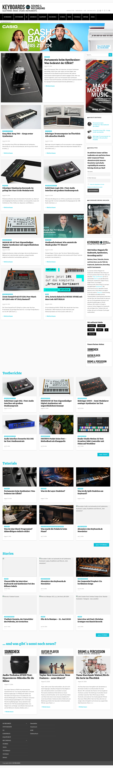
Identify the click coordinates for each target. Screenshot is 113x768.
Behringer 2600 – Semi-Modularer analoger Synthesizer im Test (93, 402)
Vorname (90, 171)
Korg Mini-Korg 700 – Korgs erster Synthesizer (17, 134)
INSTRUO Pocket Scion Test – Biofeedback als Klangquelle (53, 439)
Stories (96, 278)
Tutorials (99, 292)
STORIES (62, 17)
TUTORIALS (77, 17)
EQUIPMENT (42, 17)
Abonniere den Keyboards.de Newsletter (90, 530)
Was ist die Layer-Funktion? (53, 491)
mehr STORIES (102, 635)
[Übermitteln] (110, 54)
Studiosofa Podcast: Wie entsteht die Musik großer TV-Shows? (61, 243)
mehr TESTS (103, 454)
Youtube (91, 329)
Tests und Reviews (98, 276)
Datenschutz (91, 10)
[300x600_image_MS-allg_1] (99, 86)
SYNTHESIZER (19, 17)
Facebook (101, 325)
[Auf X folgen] (107, 10)
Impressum (79, 10)
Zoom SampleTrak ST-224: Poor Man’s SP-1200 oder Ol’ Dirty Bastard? (19, 297)
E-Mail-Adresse (91, 178)
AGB (85, 10)
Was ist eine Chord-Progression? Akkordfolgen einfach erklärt (18, 530)
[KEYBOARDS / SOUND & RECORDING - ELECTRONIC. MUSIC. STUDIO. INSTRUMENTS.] (24, 8)
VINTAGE (85, 17)
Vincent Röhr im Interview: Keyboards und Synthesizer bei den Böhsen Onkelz (19, 583)
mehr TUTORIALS (101, 545)
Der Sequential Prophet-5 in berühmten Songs (90, 582)
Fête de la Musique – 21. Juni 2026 (56, 619)
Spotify (100, 11)
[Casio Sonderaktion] (56, 37)
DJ (26, 17)
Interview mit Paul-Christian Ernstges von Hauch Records (90, 620)
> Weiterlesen (50, 86)
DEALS (93, 17)
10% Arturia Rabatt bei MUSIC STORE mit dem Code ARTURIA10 (63, 297)
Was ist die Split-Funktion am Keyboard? (90, 492)
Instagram (91, 325)
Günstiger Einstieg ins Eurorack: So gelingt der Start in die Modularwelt (18, 189)
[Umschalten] (27, 723)
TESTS (69, 17)
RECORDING (52, 17)
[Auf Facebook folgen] (102, 10)
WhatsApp (98, 11)
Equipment (99, 286)
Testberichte (12, 373)
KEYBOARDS (7, 17)
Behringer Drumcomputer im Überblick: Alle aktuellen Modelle (63, 134)
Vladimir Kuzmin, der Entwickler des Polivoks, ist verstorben (18, 620)
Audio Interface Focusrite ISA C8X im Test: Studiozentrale (19, 439)
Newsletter (70, 10)
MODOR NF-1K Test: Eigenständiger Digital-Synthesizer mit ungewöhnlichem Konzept (20, 245)
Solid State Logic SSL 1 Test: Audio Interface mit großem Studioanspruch (61, 189)
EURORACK (33, 17)
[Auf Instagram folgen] (104, 10)
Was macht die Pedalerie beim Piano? (54, 530)
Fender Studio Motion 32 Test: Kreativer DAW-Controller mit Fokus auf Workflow (91, 441)
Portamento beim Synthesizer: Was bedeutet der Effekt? (62, 61)
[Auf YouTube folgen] (109, 10)
